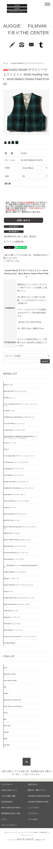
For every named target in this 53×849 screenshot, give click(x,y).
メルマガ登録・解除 (8, 796)
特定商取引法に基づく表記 (10, 813)
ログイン (4, 819)
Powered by (12, 840)
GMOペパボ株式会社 (40, 832)
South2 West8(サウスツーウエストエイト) (27, 63)
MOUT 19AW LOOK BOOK (10, 807)
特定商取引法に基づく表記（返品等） (20, 236)
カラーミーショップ (10, 832)
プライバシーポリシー (9, 825)
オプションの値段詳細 (14, 241)
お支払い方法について (9, 790)
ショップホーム (6, 784)
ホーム (5, 63)
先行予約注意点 (6, 802)
